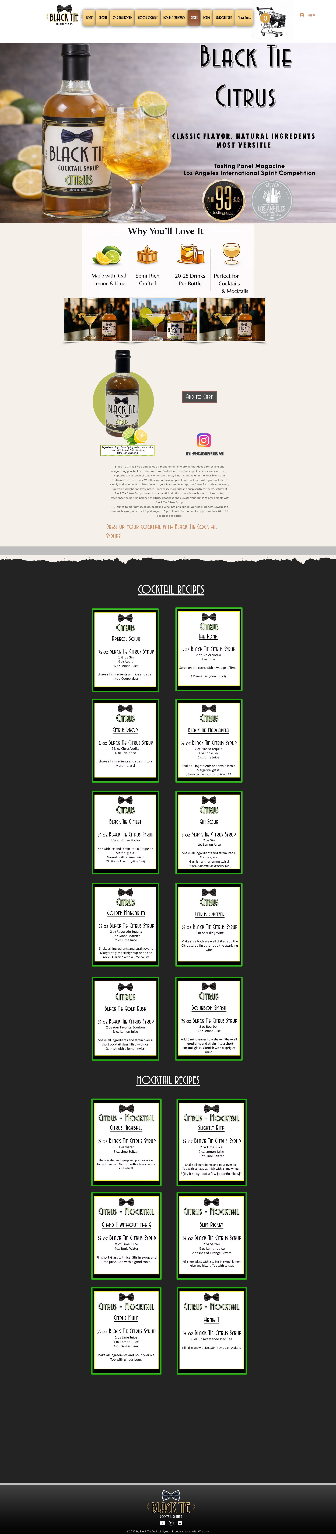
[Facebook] (180, 1523)
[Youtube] (162, 1523)
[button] (265, 18)
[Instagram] (171, 1523)
